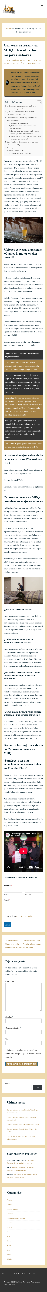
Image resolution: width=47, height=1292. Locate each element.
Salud (9, 1245)
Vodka (9, 1254)
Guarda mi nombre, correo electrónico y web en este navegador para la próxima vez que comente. (23, 1053)
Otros (8, 1232)
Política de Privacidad (29, 1274)
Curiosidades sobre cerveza (16, 1218)
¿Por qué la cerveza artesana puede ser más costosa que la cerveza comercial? (24, 132)
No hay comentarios (31, 63)
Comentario (10, 981)
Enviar (7, 924)
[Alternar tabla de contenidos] (38, 102)
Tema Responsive (9, 1284)
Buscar (7, 1083)
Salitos (9, 1241)
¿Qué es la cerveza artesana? (19, 123)
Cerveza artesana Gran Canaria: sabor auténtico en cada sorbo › (32, 944)
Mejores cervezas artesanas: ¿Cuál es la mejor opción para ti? (21, 107)
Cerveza (9, 1204)
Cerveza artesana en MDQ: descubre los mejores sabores (22, 119)
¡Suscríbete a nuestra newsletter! (21, 153)
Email (7, 900)
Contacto (17, 1274)
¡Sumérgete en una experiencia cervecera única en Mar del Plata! (22, 149)
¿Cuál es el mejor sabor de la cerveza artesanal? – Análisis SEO (21, 113)
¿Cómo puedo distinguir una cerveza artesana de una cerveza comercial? (25, 137)
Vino (8, 1250)
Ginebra (9, 1223)
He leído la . (20, 916)
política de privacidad (24, 916)
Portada (9, 28)
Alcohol (9, 1200)
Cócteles (10, 1214)
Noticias (9, 1227)
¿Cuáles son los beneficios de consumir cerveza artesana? (23, 127)
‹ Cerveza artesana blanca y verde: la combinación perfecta (13, 944)
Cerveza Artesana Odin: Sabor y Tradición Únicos (23, 1124)
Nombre (6, 894)
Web (7, 1039)
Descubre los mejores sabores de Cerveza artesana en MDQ (22, 143)
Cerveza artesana (11, 63)
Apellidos (28, 894)
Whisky (9, 1259)
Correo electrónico (12, 1028)
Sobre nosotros (6, 1274)
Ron (8, 1236)
